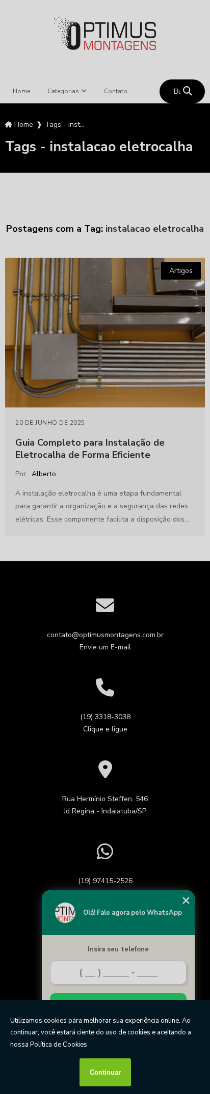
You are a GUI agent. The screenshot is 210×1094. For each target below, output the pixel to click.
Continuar (105, 1072)
